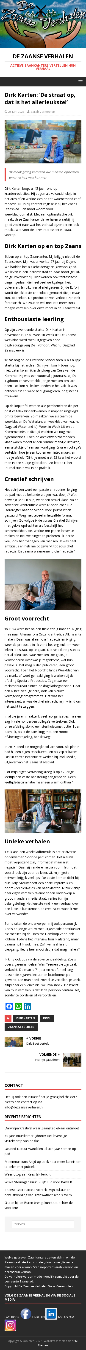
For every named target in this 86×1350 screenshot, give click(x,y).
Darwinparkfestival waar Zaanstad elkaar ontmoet (42, 1128)
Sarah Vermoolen (43, 111)
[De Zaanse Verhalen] (43, 45)
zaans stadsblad (21, 1027)
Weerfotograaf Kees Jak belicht (28, 1174)
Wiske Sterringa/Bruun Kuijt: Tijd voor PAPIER (38, 1182)
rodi (46, 1018)
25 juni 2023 (16, 111)
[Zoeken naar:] (43, 1224)
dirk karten (25, 1018)
